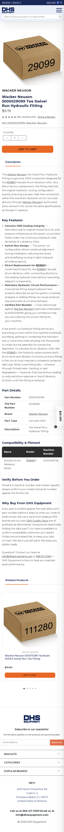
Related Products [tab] (17, 580)
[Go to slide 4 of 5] (32, 688)
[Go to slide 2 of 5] (27, 688)
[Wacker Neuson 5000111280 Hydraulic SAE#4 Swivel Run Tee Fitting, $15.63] (30, 620)
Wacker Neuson (16, 174)
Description (13, 162)
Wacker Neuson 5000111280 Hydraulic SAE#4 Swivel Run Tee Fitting (27, 657)
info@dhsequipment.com (17, 556)
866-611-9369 (43, 556)
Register (6, 2)
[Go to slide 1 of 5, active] (24, 688)
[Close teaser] (55, 426)
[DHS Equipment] (32, 719)
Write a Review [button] (46, 117)
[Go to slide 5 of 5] (35, 688)
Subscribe (57, 742)
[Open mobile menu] (59, 10)
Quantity (8, 132)
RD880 (11, 182)
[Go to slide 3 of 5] (30, 688)
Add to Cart (30, 675)
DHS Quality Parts (37, 520)
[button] (60, 416)
